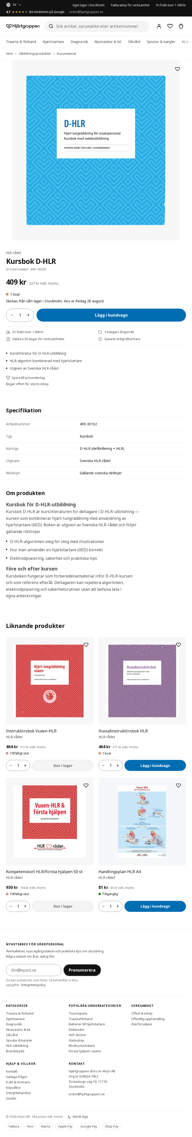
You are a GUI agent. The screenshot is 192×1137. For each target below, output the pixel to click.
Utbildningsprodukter (35, 53)
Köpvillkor (13, 1087)
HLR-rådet (13, 252)
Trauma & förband (21, 41)
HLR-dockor (77, 1035)
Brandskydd (15, 1051)
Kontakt (12, 1071)
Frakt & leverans (18, 1082)
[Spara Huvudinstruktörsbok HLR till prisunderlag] (178, 644)
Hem (9, 53)
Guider (11, 1098)
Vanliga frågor (16, 1077)
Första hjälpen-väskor (85, 1051)
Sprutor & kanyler (161, 41)
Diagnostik (79, 41)
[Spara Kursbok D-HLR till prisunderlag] (177, 68)
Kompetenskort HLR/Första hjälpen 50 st (44, 871)
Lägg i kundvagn (111, 315)
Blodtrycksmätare (82, 1045)
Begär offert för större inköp (27, 384)
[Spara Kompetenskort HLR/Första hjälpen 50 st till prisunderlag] (86, 785)
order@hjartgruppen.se (86, 12)
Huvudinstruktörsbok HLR (123, 731)
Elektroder (76, 1029)
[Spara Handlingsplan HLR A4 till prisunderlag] (178, 785)
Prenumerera (82, 970)
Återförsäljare (141, 1024)
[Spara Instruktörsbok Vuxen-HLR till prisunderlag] (86, 644)
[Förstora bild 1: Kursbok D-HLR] (96, 150)
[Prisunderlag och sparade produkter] (170, 26)
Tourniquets (78, 1013)
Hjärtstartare (53, 41)
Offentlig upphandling (147, 1019)
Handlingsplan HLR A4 (119, 871)
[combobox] (96, 26)
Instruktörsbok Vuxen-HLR (31, 731)
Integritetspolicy (33, 985)
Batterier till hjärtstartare (87, 1024)
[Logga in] (159, 26)
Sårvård (134, 41)
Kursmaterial (66, 53)
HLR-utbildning (17, 1045)
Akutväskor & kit (108, 41)
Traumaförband (80, 1019)
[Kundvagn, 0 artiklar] (181, 26)
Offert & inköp (141, 1013)
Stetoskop (76, 1040)
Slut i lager (62, 765)
